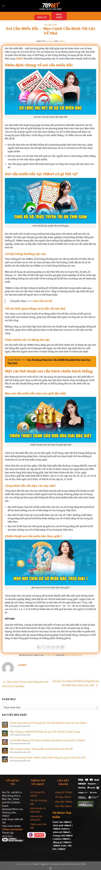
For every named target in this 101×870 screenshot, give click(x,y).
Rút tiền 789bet (63, 806)
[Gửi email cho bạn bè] (53, 647)
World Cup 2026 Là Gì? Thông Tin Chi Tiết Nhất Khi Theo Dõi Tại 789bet (48, 723)
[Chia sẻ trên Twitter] (48, 647)
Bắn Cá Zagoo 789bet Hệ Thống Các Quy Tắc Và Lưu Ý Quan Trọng (45, 731)
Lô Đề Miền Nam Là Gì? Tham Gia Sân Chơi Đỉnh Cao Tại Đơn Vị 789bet (47, 740)
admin (61, 41)
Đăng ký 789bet (63, 792)
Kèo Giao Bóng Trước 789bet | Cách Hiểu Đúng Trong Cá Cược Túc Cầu (48, 757)
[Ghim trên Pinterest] (57, 647)
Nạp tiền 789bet (63, 801)
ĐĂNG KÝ (42, 17)
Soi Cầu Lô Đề (50, 25)
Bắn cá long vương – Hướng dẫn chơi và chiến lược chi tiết (41, 749)
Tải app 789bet (63, 797)
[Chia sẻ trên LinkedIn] (62, 647)
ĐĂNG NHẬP (59, 15)
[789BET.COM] (50, 6)
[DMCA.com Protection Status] (86, 804)
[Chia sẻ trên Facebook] (43, 647)
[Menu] (3, 6)
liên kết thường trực (73, 655)
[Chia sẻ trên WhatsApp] (38, 647)
